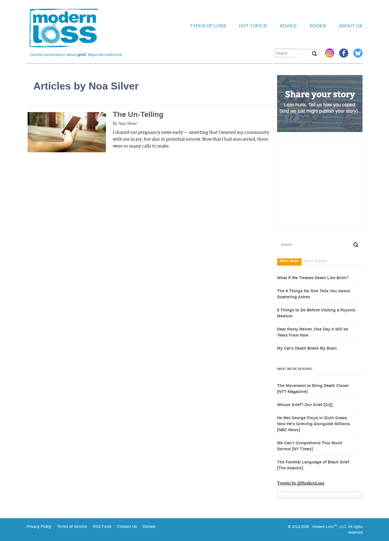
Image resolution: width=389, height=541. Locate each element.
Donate (149, 526)
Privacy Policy (38, 526)
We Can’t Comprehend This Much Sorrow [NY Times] (309, 446)
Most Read (289, 261)
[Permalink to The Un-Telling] (67, 131)
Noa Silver (127, 123)
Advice (288, 26)
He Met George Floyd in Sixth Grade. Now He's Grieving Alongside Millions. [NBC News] (314, 424)
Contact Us (127, 526)
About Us (351, 26)
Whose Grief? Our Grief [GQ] (305, 405)
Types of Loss (208, 26)
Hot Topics (253, 26)
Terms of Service (71, 526)
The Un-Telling (138, 114)
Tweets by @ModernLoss (300, 483)
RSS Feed (102, 526)
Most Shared (315, 261)
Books (318, 26)
